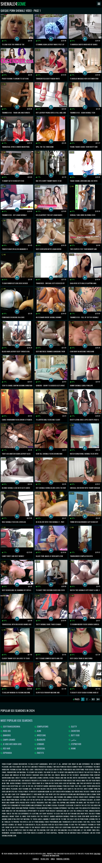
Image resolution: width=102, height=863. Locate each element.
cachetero (75, 730)
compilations (42, 726)
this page (97, 853)
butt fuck (75, 735)
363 (93, 699)
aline (38, 730)
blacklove (40, 739)
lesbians (40, 744)
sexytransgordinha (11, 726)
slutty (74, 726)
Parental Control (63, 858)
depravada (7, 752)
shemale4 (13, 3)
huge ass (6, 730)
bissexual (40, 748)
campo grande (8, 739)
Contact (36, 858)
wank (73, 748)
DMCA (53, 858)
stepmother (76, 744)
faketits (40, 752)
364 (98, 699)
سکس (73, 739)
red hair (6, 748)
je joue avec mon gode (12, 744)
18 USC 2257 (45, 858)
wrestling (41, 735)
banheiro (6, 735)
